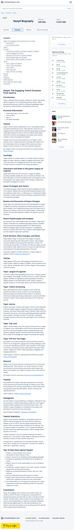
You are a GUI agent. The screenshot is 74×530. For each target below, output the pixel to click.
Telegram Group (44, 518)
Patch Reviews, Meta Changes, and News (18, 59)
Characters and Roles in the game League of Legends (22, 51)
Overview (6, 30)
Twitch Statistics (8, 80)
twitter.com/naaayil (25, 393)
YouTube (6, 49)
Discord (5, 73)
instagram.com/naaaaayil (28, 412)
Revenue (28, 30)
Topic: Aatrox (10, 67)
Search (69, 8)
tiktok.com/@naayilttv (10, 357)
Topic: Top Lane (11, 69)
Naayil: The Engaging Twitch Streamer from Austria (19, 41)
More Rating (61, 44)
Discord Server (31, 518)
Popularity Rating (58, 52)
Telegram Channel (58, 518)
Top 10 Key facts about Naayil (12, 82)
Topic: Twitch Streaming (13, 65)
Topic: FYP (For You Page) (14, 71)
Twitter (5, 75)
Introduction (10, 43)
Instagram (6, 78)
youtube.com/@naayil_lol (22, 254)
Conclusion (6, 84)
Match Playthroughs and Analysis (16, 57)
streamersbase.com (11, 2)
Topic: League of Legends (14, 63)
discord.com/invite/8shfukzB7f (33, 375)
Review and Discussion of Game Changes (19, 55)
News (54, 111)
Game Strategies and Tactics (15, 53)
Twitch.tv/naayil (8, 151)
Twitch (5, 47)
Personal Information (12, 45)
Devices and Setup (42, 30)
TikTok (5, 61)
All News (61, 147)
